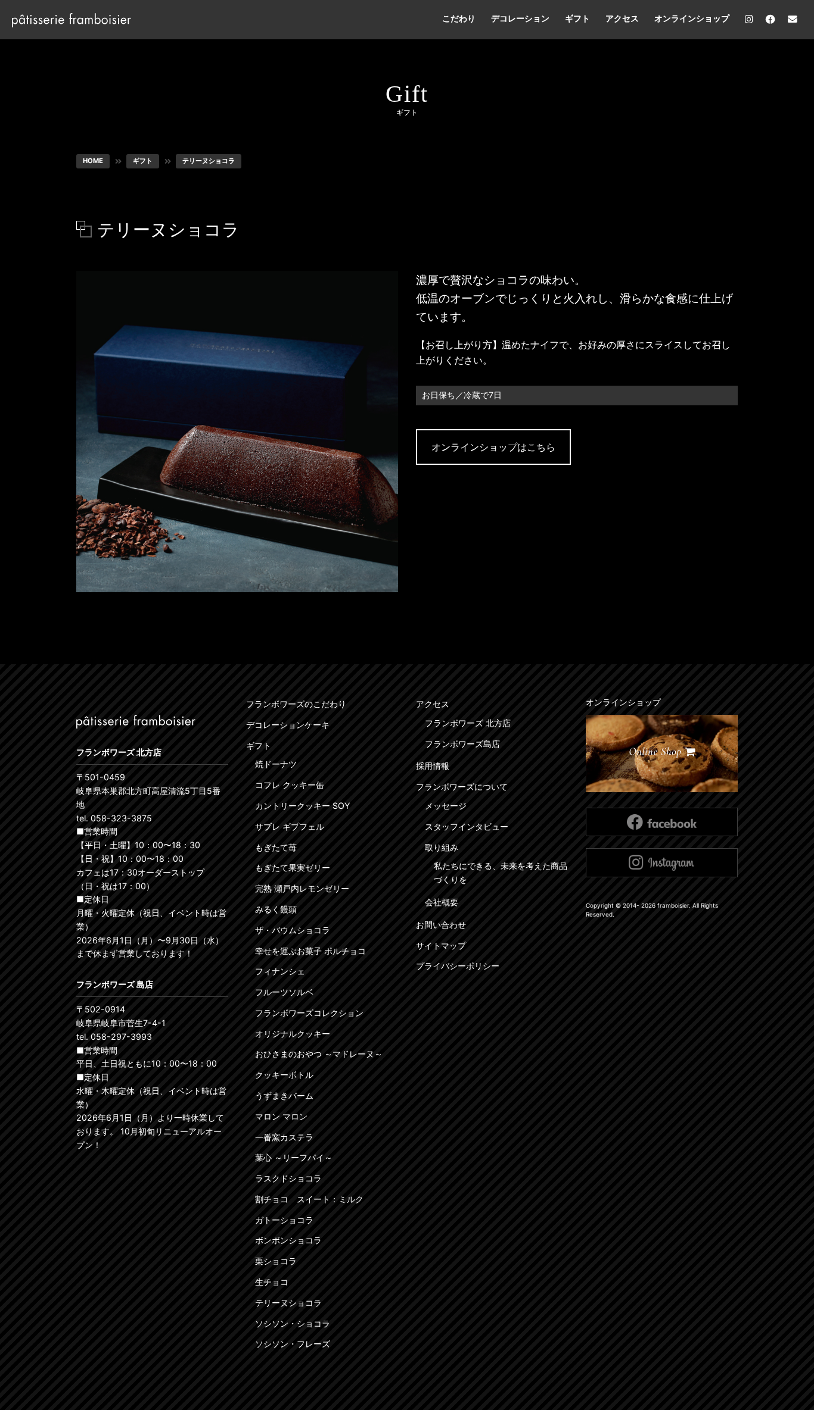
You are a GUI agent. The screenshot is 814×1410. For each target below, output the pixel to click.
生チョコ (271, 1282)
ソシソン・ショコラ (292, 1323)
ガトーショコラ (284, 1220)
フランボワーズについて (462, 786)
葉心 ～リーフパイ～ (294, 1157)
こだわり (459, 18)
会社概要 (441, 902)
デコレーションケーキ (288, 725)
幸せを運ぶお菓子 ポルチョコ (310, 951)
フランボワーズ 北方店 (468, 723)
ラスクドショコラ (288, 1178)
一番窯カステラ (284, 1137)
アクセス (622, 18)
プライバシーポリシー (457, 966)
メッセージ (446, 806)
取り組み (441, 847)
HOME (93, 161)
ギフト (577, 18)
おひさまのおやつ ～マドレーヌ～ (319, 1054)
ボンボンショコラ (288, 1240)
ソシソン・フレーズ (292, 1344)
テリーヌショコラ (208, 161)
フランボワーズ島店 (462, 744)
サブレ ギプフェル (289, 826)
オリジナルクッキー (292, 1033)
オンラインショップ (691, 18)
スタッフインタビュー (466, 826)
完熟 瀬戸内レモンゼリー (302, 888)
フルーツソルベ (284, 992)
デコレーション (520, 18)
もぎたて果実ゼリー (292, 867)
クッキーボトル (284, 1075)
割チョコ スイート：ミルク (309, 1199)
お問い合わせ (441, 925)
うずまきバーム (284, 1095)
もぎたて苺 (276, 847)
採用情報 (432, 766)
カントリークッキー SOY (302, 806)
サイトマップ (441, 945)
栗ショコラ (276, 1261)
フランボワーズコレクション (309, 1013)
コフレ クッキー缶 (289, 785)
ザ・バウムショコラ (292, 930)
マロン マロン (281, 1116)
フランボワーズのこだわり (296, 704)
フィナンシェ (280, 971)
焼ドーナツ (276, 764)
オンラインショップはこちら (493, 447)
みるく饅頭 (276, 909)
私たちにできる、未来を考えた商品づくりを (500, 872)
